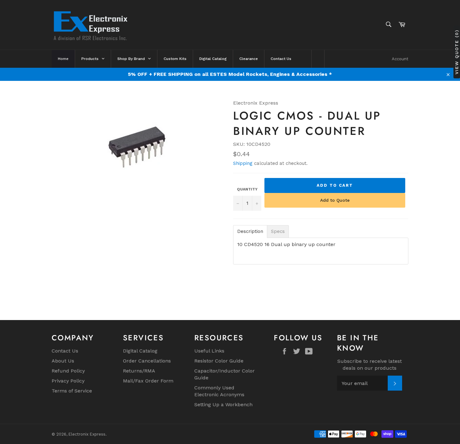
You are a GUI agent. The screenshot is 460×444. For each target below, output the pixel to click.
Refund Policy (68, 371)
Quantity (247, 189)
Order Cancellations (147, 361)
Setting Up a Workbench (223, 404)
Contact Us (65, 351)
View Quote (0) (456, 52)
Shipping (243, 163)
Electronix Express (87, 434)
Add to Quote (335, 200)
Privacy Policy (68, 381)
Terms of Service (72, 391)
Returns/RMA (139, 371)
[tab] (250, 231)
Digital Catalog (140, 351)
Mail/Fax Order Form (148, 381)
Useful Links (209, 351)
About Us (63, 361)
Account (400, 59)
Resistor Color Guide (218, 361)
